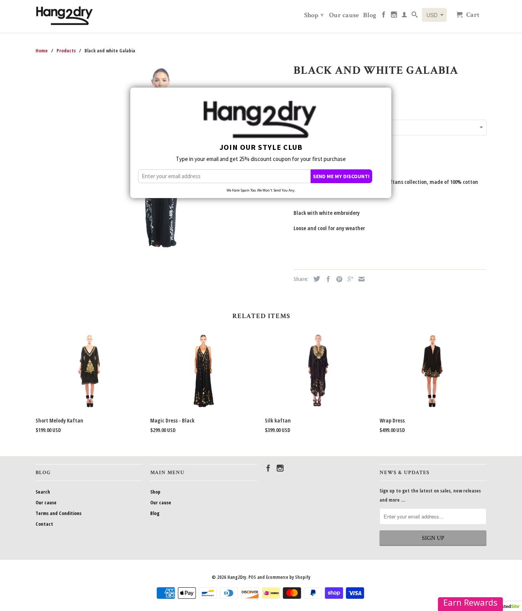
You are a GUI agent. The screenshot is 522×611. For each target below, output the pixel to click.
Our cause (344, 16)
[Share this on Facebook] (326, 279)
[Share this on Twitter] (315, 278)
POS (252, 577)
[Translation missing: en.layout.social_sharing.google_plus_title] (348, 279)
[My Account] (404, 16)
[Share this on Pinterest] (337, 279)
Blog (369, 16)
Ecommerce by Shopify (288, 577)
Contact (44, 523)
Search (43, 491)
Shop (314, 15)
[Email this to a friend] (360, 279)
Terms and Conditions (58, 513)
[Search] (415, 16)
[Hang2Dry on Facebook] (384, 16)
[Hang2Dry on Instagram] (394, 16)
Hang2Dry (236, 577)
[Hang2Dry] (64, 16)
